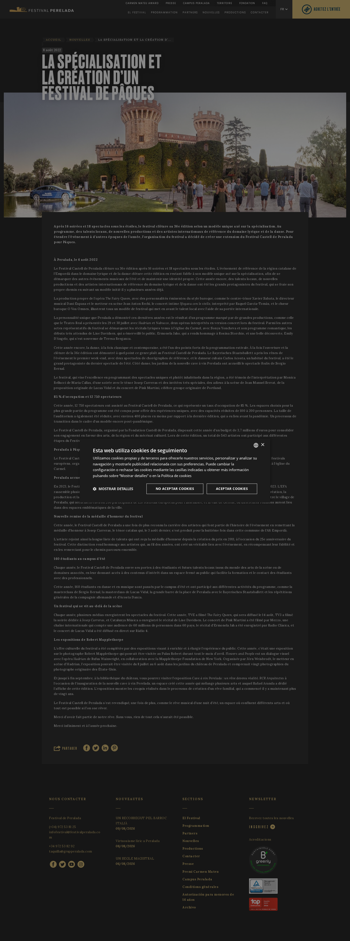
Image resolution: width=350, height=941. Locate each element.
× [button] (262, 445)
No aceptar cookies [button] (175, 488)
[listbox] (256, 445)
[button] (113, 489)
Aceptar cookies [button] (232, 488)
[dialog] (175, 470)
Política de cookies (176, 475)
